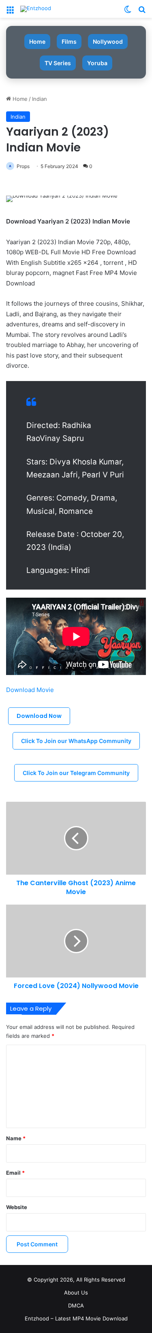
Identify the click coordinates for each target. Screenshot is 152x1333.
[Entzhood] (35, 9)
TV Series (58, 63)
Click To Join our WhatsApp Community (76, 740)
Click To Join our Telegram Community (76, 772)
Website (16, 1207)
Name (16, 1138)
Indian (39, 99)
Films (69, 41)
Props (23, 166)
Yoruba (97, 63)
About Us (76, 1292)
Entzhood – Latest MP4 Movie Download (76, 1318)
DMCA (76, 1305)
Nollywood (108, 41)
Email (15, 1172)
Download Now (39, 716)
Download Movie (31, 690)
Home (37, 41)
